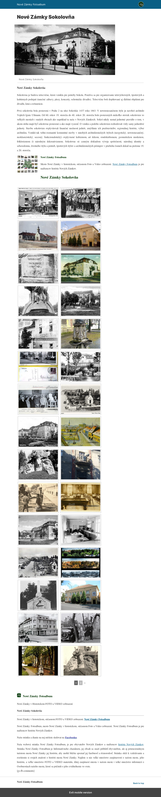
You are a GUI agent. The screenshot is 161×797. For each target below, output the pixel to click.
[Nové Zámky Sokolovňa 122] (80, 268)
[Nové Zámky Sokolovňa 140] (38, 366)
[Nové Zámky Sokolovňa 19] (80, 432)
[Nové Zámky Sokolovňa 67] (80, 661)
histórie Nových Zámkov (130, 744)
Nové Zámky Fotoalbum (125, 164)
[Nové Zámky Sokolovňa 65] (38, 661)
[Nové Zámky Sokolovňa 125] (38, 301)
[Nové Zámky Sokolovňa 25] (80, 464)
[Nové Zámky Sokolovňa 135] (80, 301)
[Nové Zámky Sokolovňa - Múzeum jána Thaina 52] (80, 595)
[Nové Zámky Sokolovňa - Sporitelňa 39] (80, 530)
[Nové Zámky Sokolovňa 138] (80, 334)
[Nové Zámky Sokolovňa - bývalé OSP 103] (80, 203)
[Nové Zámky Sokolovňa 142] (80, 366)
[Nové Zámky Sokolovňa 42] (38, 595)
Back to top (138, 783)
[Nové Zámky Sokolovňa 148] (38, 432)
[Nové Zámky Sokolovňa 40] (38, 562)
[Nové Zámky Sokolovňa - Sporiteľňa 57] (38, 628)
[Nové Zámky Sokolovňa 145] (80, 399)
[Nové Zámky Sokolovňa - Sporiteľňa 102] (38, 203)
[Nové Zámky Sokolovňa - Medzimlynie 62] (80, 628)
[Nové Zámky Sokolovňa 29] (38, 497)
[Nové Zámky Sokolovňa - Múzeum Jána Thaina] (80, 236)
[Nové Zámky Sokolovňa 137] (38, 334)
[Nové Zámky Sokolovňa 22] (38, 464)
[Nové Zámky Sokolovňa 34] (38, 530)
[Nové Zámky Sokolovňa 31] (80, 497)
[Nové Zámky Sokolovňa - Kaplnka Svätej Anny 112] (38, 236)
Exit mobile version (80, 792)
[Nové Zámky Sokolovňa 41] (80, 562)
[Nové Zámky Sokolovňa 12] (38, 268)
